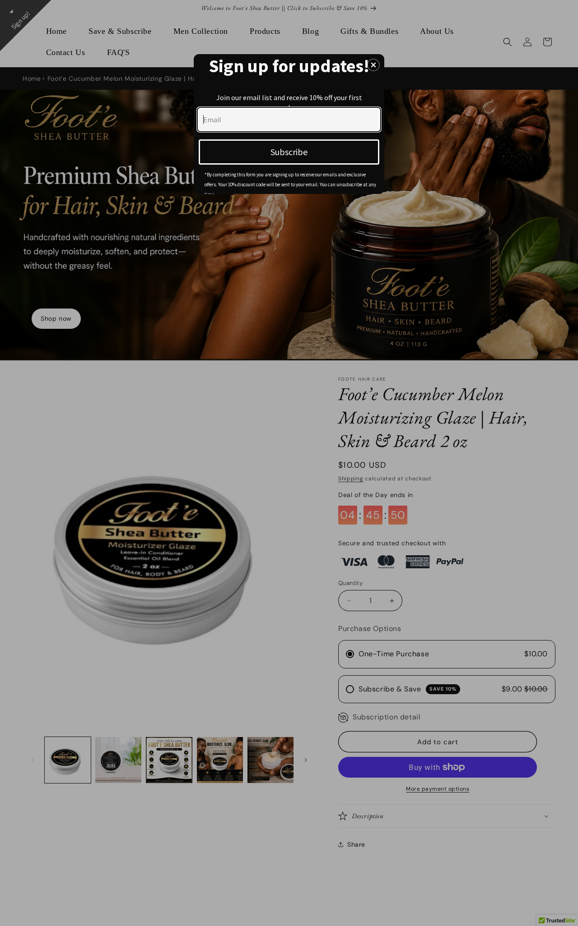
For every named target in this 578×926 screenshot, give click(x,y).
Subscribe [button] (289, 151)
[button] (373, 65)
